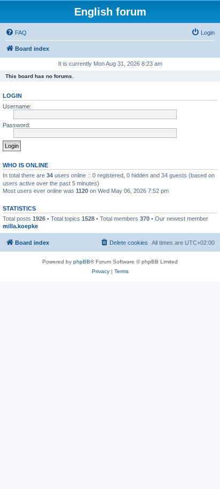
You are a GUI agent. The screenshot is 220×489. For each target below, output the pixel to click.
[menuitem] (16, 32)
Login (12, 95)
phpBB (81, 262)
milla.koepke (20, 226)
